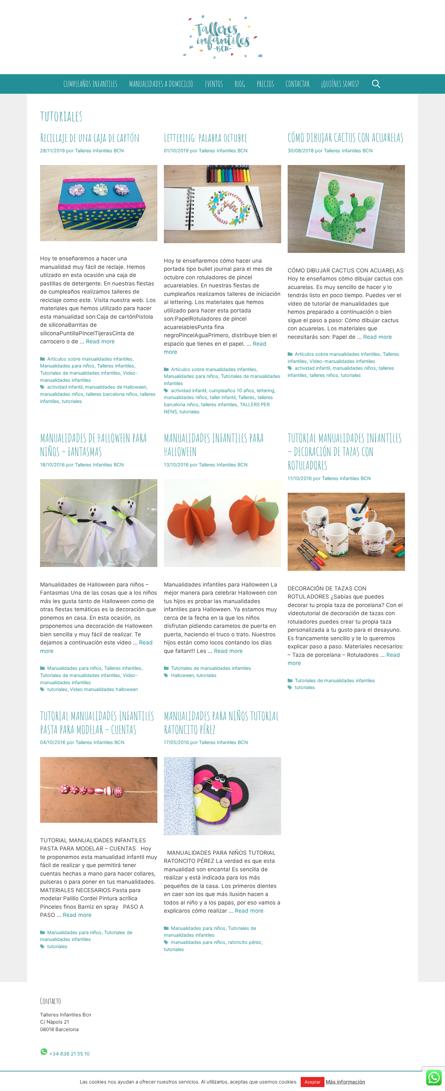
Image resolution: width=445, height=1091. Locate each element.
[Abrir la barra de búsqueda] (376, 84)
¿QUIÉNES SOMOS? (340, 84)
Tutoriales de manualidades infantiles (80, 373)
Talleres (246, 397)
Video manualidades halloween (104, 689)
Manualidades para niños (67, 365)
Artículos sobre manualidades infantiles (90, 359)
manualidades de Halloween (115, 387)
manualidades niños (61, 394)
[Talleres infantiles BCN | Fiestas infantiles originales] (222, 37)
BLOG (240, 84)
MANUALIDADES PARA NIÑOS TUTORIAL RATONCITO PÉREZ (221, 723)
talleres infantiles (219, 404)
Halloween (182, 675)
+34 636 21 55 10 (69, 1054)
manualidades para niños (198, 942)
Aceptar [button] (313, 1081)
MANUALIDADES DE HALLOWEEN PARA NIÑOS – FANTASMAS (93, 445)
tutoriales (72, 401)
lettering (265, 390)
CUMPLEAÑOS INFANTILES (90, 84)
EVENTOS (214, 84)
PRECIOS (265, 84)
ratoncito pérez (244, 942)
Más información (345, 1082)
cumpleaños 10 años (231, 390)
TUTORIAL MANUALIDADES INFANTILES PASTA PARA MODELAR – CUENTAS (97, 723)
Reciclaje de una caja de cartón (89, 137)
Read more (100, 341)
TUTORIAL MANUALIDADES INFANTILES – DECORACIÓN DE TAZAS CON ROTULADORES (345, 452)
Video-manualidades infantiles (342, 361)
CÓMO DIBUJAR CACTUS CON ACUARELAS (346, 137)
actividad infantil (64, 387)
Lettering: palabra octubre (205, 137)
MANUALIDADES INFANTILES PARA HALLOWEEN (214, 445)
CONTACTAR (297, 84)
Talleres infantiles (115, 365)
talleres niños (323, 375)
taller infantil (223, 397)
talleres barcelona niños (111, 394)
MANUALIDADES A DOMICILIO (161, 84)
